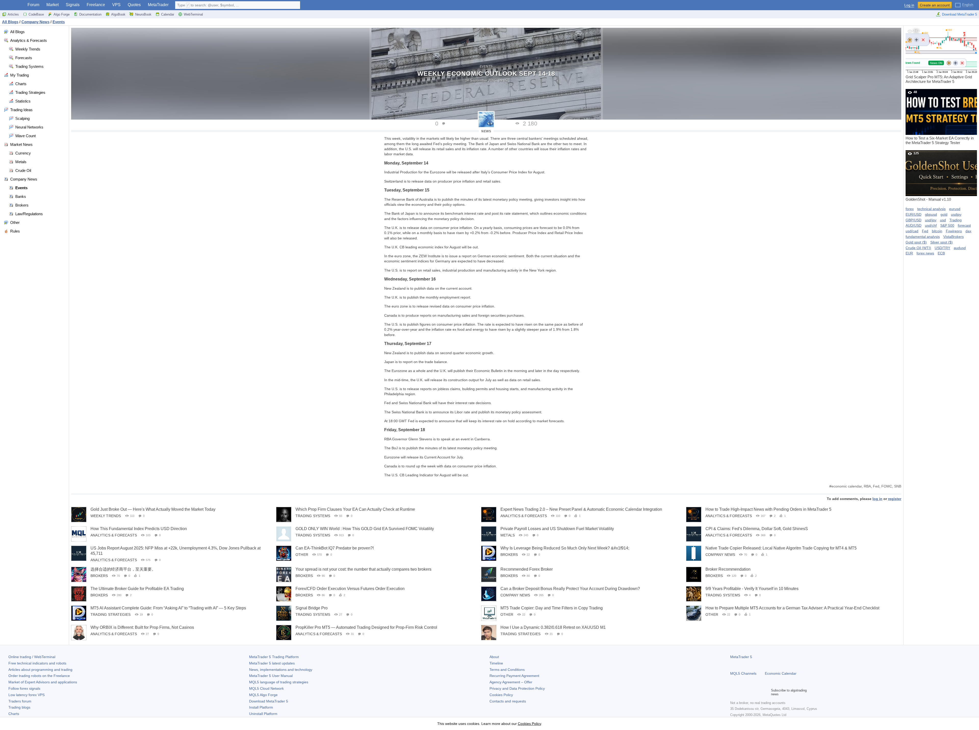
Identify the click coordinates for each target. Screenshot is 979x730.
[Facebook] (733, 692)
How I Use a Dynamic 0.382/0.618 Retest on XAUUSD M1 (553, 627)
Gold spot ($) (916, 242)
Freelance (96, 5)
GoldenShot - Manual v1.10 (928, 176)
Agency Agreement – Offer (511, 682)
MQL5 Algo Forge (263, 695)
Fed (876, 486)
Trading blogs (19, 707)
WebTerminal (193, 14)
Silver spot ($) (941, 242)
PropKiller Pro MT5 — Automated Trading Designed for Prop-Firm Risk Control (366, 627)
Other (301, 555)
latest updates (272, 663)
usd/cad (912, 231)
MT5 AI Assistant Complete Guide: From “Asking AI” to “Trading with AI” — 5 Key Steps (168, 608)
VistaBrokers (953, 237)
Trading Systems (312, 516)
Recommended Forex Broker (526, 569)
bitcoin (937, 231)
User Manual (271, 676)
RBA (867, 486)
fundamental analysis (923, 237)
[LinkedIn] (766, 692)
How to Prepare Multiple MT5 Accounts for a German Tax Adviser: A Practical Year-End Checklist (792, 608)
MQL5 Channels (743, 673)
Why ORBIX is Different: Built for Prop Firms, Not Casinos (142, 627)
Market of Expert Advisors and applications (42, 682)
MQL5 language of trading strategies (278, 682)
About (494, 657)
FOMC (886, 486)
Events (486, 66)
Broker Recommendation (728, 569)
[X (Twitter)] (749, 692)
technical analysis (931, 209)
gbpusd (931, 214)
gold (944, 214)
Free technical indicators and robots (37, 663)
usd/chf (931, 225)
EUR (909, 253)
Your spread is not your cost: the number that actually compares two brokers (363, 569)
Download (268, 701)
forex (910, 209)
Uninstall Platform (263, 714)
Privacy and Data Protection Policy (517, 688)
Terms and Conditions (507, 670)
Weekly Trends (106, 516)
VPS (116, 5)
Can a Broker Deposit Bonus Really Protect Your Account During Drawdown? (570, 588)
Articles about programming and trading (40, 670)
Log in (909, 5)
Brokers (509, 555)
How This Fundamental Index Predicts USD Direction (139, 529)
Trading (955, 220)
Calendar (167, 14)
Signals (73, 5)
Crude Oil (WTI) (918, 248)
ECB (941, 253)
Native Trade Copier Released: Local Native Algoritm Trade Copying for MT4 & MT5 (781, 548)
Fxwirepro (954, 231)
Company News (720, 555)
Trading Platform (274, 657)
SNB (897, 486)
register (894, 499)
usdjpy (956, 214)
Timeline (496, 663)
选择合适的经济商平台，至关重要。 (123, 569)
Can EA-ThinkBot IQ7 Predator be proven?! (334, 548)
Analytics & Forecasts (523, 516)
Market (52, 5)
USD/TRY (942, 248)
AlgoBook (118, 14)
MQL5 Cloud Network (266, 688)
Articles (13, 14)
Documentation (90, 14)
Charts (13, 714)
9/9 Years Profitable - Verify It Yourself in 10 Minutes (751, 588)
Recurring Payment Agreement (514, 676)
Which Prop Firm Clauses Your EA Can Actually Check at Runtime (355, 509)
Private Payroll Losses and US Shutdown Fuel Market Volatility (557, 529)
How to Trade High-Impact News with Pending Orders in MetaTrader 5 (768, 509)
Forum (33, 5)
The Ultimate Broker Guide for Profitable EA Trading (137, 588)
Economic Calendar (780, 673)
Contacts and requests (508, 701)
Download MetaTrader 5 (959, 14)
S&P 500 (947, 225)
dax (968, 231)
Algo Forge (62, 14)
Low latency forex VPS (26, 695)
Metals (507, 535)
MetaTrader (158, 5)
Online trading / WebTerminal (31, 657)
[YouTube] (758, 692)
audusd (960, 248)
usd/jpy (930, 220)
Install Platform (261, 707)
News (486, 131)
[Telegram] (741, 692)
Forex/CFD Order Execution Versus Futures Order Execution (350, 588)
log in (877, 499)
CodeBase (36, 14)
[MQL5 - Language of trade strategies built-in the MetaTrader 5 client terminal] (12, 5)
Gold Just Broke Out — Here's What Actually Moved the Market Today (153, 509)
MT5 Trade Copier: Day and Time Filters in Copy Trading (551, 608)
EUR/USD (913, 214)
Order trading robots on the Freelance (39, 676)
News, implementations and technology (280, 670)
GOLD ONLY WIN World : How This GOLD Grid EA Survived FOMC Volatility (364, 529)
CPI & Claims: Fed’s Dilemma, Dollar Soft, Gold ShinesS (756, 529)
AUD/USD (913, 225)
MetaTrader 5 (741, 657)
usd (943, 220)
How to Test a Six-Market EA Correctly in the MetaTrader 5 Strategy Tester (940, 117)
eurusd (954, 209)
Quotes (134, 5)
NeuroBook (143, 14)
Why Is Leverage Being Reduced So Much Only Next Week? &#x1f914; (564, 548)
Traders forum (19, 701)
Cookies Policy (501, 695)
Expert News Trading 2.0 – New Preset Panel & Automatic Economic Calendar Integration (581, 509)
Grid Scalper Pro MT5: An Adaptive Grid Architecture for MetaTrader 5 (939, 56)
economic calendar (846, 486)
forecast (964, 225)
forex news (925, 253)
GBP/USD (913, 220)
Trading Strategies (111, 614)
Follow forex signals (24, 688)
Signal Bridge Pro (311, 608)
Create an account (935, 5)
